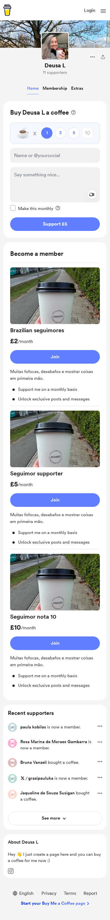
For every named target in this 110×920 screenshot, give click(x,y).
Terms (70, 893)
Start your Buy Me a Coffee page (53, 903)
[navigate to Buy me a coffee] (7, 10)
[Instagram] (11, 871)
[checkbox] (31, 208)
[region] (55, 169)
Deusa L (55, 65)
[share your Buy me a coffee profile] (102, 56)
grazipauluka (40, 778)
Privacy (48, 893)
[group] (55, 336)
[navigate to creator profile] (55, 46)
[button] (103, 11)
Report (90, 893)
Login (89, 10)
